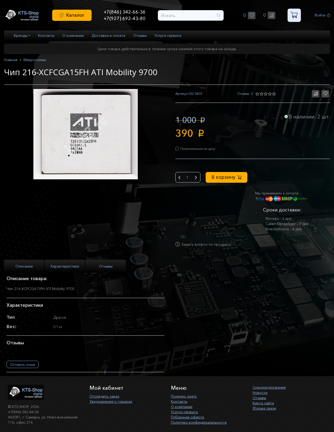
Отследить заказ (104, 396)
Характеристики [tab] (64, 266)
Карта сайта (263, 403)
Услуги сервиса (167, 35)
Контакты (46, 35)
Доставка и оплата (108, 35)
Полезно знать (184, 396)
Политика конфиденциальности (199, 422)
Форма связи (264, 408)
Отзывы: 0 (245, 94)
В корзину (223, 177)
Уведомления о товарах (111, 401)
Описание (24, 266)
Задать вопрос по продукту (206, 244)
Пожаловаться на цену (197, 149)
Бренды (21, 35)
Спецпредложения (269, 387)
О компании (73, 35)
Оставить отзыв (22, 364)
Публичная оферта (187, 417)
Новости (260, 392)
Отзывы (140, 35)
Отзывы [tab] (105, 266)
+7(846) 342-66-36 (125, 12)
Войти (320, 15)
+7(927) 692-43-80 (125, 18)
